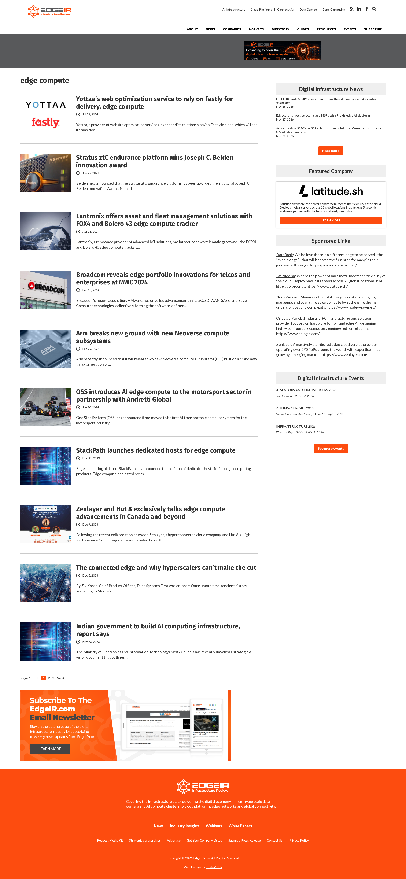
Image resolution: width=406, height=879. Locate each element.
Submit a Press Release (244, 840)
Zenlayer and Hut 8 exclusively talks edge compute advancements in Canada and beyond (150, 513)
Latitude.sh (285, 275)
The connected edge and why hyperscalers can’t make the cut (166, 567)
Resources (326, 29)
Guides (303, 29)
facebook (366, 9)
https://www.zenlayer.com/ (344, 354)
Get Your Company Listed (204, 840)
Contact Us (275, 840)
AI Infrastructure (233, 9)
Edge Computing (334, 9)
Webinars (214, 826)
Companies (232, 29)
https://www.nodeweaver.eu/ (351, 307)
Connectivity (285, 9)
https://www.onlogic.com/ (298, 333)
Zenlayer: (284, 344)
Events (350, 29)
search (374, 9)
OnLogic (283, 318)
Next (60, 678)
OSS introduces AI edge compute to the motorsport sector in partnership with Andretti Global (164, 395)
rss (351, 9)
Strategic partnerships (145, 840)
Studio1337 (214, 867)
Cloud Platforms (261, 9)
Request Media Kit (110, 840)
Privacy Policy (299, 840)
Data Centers (309, 9)
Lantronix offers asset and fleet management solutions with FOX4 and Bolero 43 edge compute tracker (164, 220)
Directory (280, 29)
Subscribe (373, 29)
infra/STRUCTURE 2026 (300, 429)
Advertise (174, 840)
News (210, 29)
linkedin (359, 9)
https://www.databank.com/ (333, 265)
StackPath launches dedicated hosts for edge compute (156, 450)
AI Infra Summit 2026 (310, 411)
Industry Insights (185, 826)
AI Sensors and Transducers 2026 (306, 393)
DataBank (284, 254)
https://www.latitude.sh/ (327, 286)
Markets (256, 29)
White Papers (240, 826)
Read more (330, 150)
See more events (331, 448)
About (192, 29)
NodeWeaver (287, 297)
